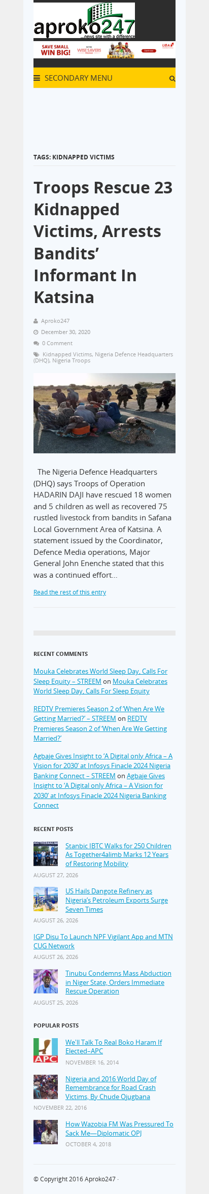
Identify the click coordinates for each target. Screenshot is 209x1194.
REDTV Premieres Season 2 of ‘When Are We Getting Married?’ (100, 728)
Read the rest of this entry (69, 592)
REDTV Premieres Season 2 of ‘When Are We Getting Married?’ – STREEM (98, 713)
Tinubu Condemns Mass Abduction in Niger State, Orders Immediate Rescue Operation (118, 982)
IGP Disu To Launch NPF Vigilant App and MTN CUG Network (103, 941)
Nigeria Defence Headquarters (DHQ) (103, 357)
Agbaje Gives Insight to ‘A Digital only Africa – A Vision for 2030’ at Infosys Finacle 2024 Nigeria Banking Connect (99, 790)
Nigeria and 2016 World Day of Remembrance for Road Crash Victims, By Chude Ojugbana (110, 1088)
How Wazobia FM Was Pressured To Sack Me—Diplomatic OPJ (119, 1129)
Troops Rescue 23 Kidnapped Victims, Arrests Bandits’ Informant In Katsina (102, 242)
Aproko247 (100, 1179)
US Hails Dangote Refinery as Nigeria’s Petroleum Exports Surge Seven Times (116, 900)
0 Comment (57, 343)
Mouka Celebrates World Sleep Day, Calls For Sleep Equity (100, 686)
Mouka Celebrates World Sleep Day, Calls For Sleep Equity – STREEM (100, 676)
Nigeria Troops (71, 360)
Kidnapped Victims (67, 354)
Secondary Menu (78, 78)
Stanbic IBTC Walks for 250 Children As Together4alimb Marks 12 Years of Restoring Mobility (118, 855)
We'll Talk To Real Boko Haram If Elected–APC (113, 1047)
